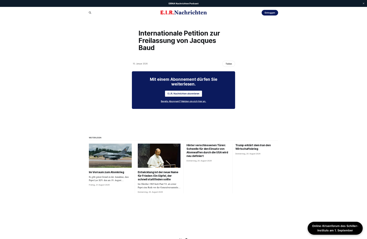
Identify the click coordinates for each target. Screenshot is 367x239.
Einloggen (270, 12)
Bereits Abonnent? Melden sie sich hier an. (183, 101)
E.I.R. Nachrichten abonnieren (184, 93)
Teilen (229, 63)
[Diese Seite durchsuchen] (90, 12)
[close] (363, 3)
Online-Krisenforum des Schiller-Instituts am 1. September (335, 228)
